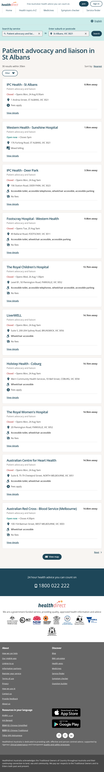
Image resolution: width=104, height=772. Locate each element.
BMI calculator (58, 658)
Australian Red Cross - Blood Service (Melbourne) (42, 508)
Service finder (93, 10)
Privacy (5, 683)
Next (96, 552)
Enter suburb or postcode (62, 28)
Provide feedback (10, 698)
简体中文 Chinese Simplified (14, 725)
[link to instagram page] (65, 735)
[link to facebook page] (58, 735)
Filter (11, 73)
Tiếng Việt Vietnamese (12, 735)
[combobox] (53, 8)
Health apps (57, 663)
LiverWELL (14, 315)
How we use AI (8, 688)
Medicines (49, 10)
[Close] (39, 33)
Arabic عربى (7, 715)
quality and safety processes (57, 744)
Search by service (11, 28)
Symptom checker (60, 678)
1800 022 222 (53, 585)
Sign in (96, 3)
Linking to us (8, 663)
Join (84, 3)
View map (55, 557)
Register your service (11, 673)
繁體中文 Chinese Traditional (15, 730)
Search (96, 33)
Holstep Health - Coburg (24, 363)
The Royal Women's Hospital (27, 412)
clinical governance (19, 744)
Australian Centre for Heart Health (31, 460)
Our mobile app (9, 658)
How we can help (10, 653)
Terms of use (8, 678)
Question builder (59, 683)
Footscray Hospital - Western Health (33, 218)
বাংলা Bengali (7, 720)
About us (6, 703)
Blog (54, 653)
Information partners (11, 668)
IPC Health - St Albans (22, 84)
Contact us (7, 693)
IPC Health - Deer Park (22, 170)
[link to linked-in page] (71, 735)
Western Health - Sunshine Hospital (32, 127)
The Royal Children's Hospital (28, 267)
